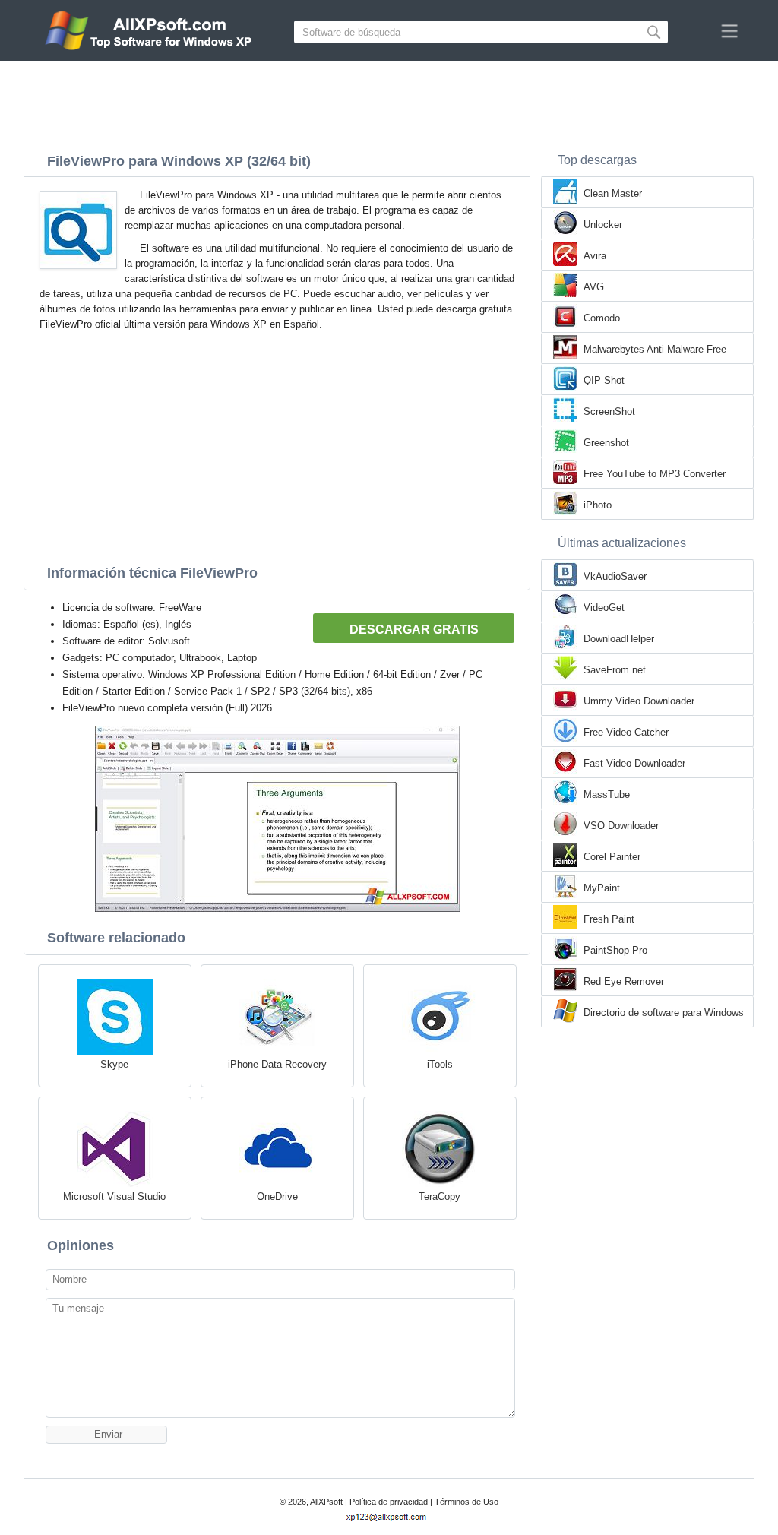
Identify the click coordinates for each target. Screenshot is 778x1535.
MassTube (607, 794)
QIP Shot (604, 380)
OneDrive (277, 1196)
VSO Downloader (621, 825)
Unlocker (603, 224)
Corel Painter (612, 856)
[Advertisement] (389, 102)
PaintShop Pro (615, 950)
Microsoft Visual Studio (114, 1196)
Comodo (602, 318)
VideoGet (604, 607)
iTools (440, 1064)
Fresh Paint (609, 919)
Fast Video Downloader (634, 763)
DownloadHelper (619, 638)
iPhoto (598, 505)
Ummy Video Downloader (639, 701)
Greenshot (606, 442)
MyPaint (602, 888)
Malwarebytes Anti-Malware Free (655, 349)
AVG (594, 287)
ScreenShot (609, 411)
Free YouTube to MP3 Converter (655, 473)
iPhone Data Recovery (277, 1064)
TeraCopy (439, 1196)
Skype (114, 1064)
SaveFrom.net (615, 670)
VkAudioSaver (615, 576)
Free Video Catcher (626, 732)
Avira (595, 255)
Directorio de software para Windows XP (664, 1014)
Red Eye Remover (624, 981)
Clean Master (613, 193)
